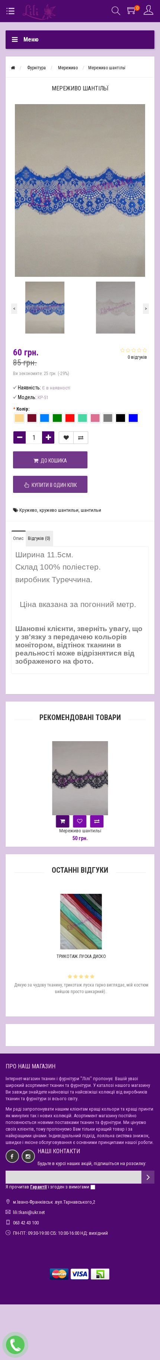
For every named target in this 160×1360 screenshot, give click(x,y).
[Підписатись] (147, 1177)
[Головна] (13, 67)
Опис (18, 538)
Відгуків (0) (39, 538)
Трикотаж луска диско (80, 956)
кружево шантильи (59, 510)
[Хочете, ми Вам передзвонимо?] (15, 1345)
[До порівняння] (80, 437)
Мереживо (68, 67)
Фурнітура (36, 67)
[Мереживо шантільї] (44, 307)
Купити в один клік (53, 485)
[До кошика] (62, 821)
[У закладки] (66, 437)
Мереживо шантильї (80, 830)
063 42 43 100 (26, 1222)
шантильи (91, 510)
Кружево (28, 510)
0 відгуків (137, 357)
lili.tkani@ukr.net (29, 1212)
